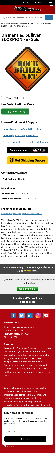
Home (4, 23)
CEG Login (48, 2)
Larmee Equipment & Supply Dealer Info (22, 129)
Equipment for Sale (18, 23)
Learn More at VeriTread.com (27, 297)
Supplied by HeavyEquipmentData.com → (21, 213)
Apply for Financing (15, 111)
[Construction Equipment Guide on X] (23, 317)
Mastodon (9, 446)
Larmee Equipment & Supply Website (20, 135)
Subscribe (25, 439)
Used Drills (35, 23)
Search (49, 18)
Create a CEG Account (32, 2)
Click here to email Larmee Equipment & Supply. (25, 142)
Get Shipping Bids (27, 289)
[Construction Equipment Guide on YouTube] (47, 317)
